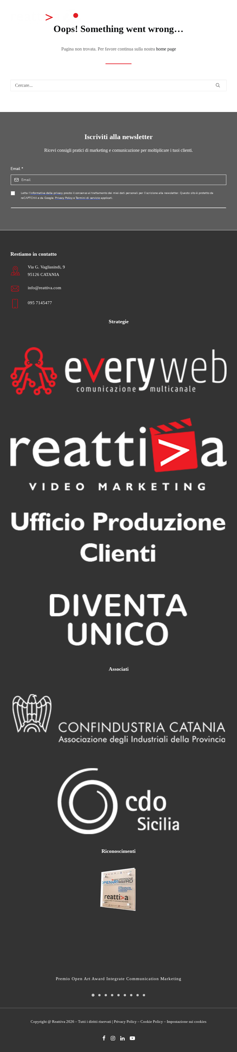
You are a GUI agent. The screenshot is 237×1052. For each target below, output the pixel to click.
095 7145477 (40, 302)
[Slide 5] (118, 995)
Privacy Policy (125, 1021)
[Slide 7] (131, 995)
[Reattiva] (46, 18)
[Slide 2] (99, 995)
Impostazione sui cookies (186, 1021)
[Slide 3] (106, 995)
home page (166, 48)
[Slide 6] (125, 995)
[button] (223, 18)
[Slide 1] (93, 995)
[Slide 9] (144, 995)
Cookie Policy (151, 1021)
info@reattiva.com (44, 287)
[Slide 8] (137, 995)
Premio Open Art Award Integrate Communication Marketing (119, 978)
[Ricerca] (118, 85)
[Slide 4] (112, 995)
